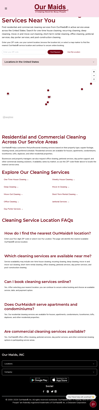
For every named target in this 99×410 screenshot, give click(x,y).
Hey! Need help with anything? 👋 (81, 397)
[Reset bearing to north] (94, 79)
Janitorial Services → (60, 201)
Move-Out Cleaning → (13, 194)
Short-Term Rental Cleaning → (65, 194)
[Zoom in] (94, 72)
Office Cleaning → (11, 201)
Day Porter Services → (13, 209)
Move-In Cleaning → (60, 187)
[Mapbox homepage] (8, 117)
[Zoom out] (94, 76)
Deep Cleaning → (11, 187)
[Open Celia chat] (93, 404)
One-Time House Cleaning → (16, 179)
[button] (47, 102)
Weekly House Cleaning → (63, 179)
